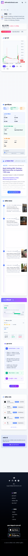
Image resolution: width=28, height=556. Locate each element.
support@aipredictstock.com (14, 486)
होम (1, 10)
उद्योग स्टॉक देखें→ (14, 427)
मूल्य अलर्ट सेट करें (15, 445)
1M (17, 66)
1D (10, 66)
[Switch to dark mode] (22, 2)
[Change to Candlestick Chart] (4, 66)
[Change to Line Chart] (7, 66)
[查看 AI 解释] (21, 353)
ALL (7, 68)
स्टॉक (5, 10)
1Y (4, 68)
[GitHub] (12, 480)
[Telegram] (18, 480)
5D (13, 66)
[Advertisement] (14, 87)
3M (20, 66)
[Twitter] (9, 480)
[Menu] (25, 2)
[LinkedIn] (15, 480)
